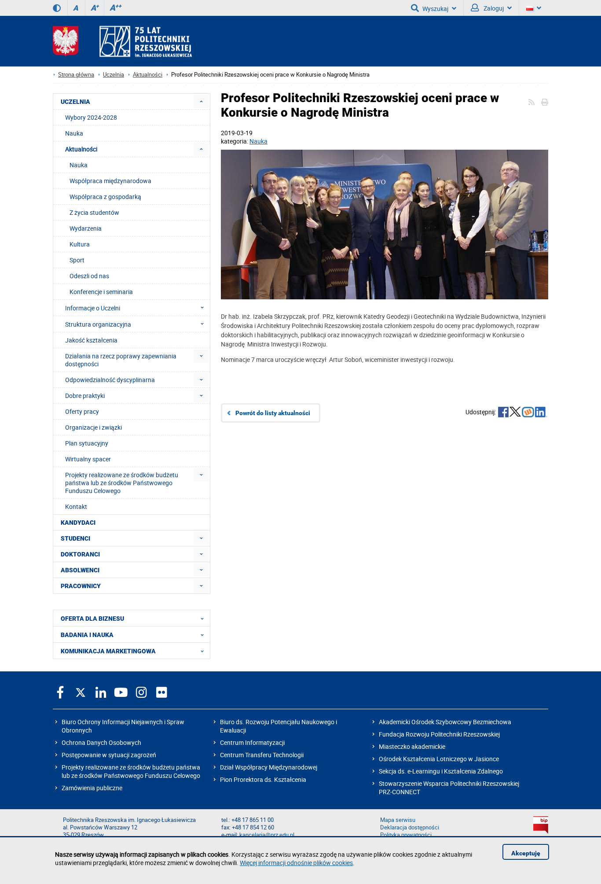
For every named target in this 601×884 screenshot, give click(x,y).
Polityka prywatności (406, 835)
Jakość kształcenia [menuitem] (91, 340)
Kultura (80, 244)
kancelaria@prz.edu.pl (266, 835)
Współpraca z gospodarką (105, 196)
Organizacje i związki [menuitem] (93, 427)
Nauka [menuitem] (74, 133)
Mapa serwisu (397, 820)
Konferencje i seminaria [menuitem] (101, 291)
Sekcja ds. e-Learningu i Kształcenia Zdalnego (441, 771)
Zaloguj (493, 8)
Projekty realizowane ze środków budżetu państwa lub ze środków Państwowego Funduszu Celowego (131, 771)
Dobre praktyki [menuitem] (85, 395)
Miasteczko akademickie (412, 746)
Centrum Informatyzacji (252, 742)
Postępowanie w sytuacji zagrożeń (109, 755)
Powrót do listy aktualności (272, 412)
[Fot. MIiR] (384, 225)
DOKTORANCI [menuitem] (80, 554)
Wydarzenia (86, 228)
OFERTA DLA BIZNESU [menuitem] (92, 618)
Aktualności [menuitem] (81, 149)
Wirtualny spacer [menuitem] (88, 459)
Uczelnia (113, 74)
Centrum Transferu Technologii (262, 755)
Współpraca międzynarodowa (110, 181)
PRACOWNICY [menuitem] (81, 585)
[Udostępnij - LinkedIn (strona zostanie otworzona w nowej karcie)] (541, 413)
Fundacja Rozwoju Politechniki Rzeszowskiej (439, 734)
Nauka (258, 141)
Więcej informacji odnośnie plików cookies (296, 862)
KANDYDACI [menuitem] (78, 522)
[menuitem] (201, 101)
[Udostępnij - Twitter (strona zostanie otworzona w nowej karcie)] (515, 413)
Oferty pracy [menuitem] (82, 411)
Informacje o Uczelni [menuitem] (92, 308)
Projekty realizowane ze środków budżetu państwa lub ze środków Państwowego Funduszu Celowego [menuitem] (121, 483)
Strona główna (76, 74)
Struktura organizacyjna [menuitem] (98, 324)
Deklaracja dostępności (409, 827)
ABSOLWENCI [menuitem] (80, 570)
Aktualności (147, 74)
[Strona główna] (122, 41)
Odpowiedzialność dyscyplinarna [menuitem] (110, 380)
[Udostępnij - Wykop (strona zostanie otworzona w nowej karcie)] (528, 413)
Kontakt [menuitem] (76, 506)
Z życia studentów (94, 212)
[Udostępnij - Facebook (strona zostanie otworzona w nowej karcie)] (503, 413)
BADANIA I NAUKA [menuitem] (87, 634)
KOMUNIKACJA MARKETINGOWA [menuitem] (108, 651)
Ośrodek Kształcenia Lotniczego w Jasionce (439, 759)
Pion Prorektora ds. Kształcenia (263, 779)
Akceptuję (525, 853)
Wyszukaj (435, 8)
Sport (77, 260)
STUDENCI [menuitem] (75, 538)
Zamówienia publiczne (92, 788)
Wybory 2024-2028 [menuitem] (91, 117)
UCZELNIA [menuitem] (75, 101)
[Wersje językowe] (533, 8)
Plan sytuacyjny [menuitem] (86, 443)
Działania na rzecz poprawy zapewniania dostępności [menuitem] (120, 360)
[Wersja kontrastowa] (56, 8)
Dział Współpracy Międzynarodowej (268, 767)
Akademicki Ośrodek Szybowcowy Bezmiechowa (445, 722)
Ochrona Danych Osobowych (101, 742)
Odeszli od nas (89, 276)
